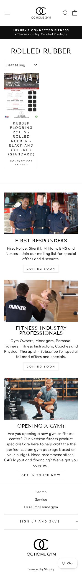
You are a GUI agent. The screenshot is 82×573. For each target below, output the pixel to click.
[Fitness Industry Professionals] (41, 301)
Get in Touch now (41, 475)
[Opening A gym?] (41, 398)
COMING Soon (41, 366)
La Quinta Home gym (41, 507)
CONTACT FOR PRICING (21, 163)
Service (41, 499)
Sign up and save (40, 521)
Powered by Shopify (41, 569)
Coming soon (41, 268)
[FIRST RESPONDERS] (41, 213)
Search (41, 492)
